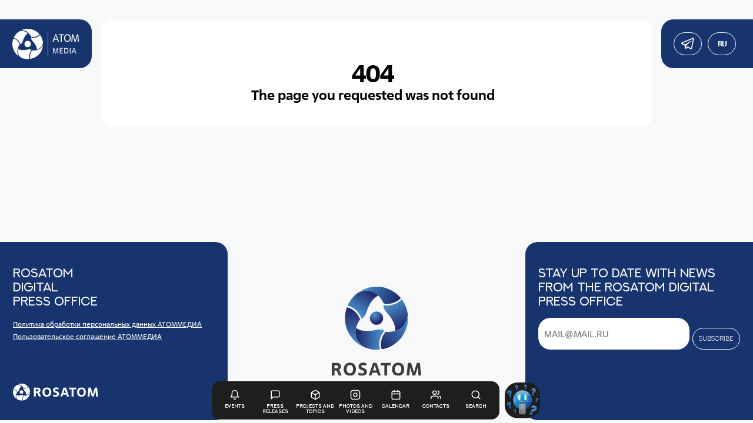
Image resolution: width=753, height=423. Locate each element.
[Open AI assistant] (523, 400)
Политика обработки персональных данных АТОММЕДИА (107, 324)
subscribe (716, 338)
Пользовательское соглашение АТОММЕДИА (87, 336)
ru (722, 44)
